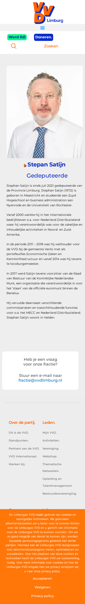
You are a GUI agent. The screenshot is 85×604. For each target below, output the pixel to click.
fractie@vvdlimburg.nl (40, 380)
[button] (42, 27)
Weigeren (43, 587)
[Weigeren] (79, 556)
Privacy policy (42, 596)
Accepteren (42, 578)
